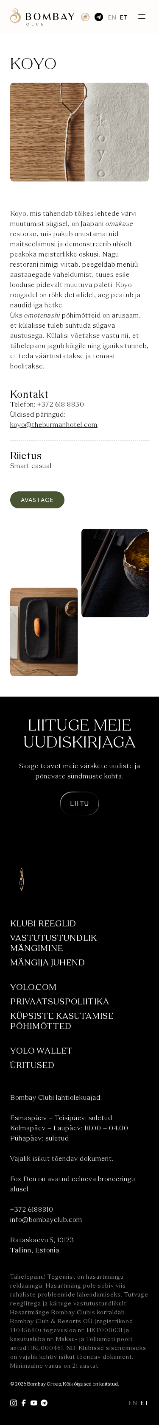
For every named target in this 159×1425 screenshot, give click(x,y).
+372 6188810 (31, 1209)
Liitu (79, 803)
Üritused (32, 1065)
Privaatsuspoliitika (59, 1002)
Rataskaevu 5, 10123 (42, 1240)
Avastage (37, 500)
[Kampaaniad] (85, 17)
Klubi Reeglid (43, 924)
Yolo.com (33, 987)
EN (112, 17)
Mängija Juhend (47, 963)
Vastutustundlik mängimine (53, 943)
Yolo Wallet (41, 1051)
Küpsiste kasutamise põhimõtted (62, 1021)
